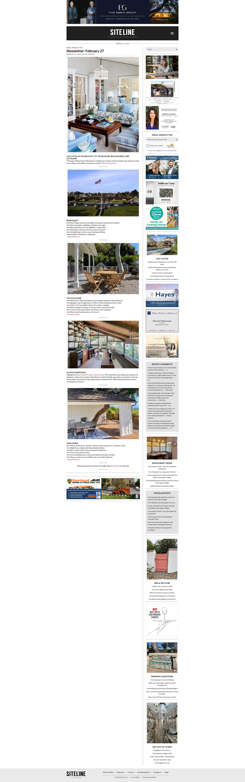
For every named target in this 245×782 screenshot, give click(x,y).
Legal (167, 772)
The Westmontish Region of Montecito (162, 599)
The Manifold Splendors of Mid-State (162, 596)
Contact (131, 772)
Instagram (157, 772)
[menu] (172, 33)
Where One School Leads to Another (162, 593)
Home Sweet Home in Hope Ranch (162, 276)
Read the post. (74, 237)
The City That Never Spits (162, 760)
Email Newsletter (74, 48)
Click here (116, 466)
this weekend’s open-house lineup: (90, 375)
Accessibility (135, 777)
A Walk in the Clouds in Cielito (162, 586)
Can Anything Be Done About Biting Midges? (162, 688)
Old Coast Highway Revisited (162, 589)
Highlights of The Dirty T (162, 750)
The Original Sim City (162, 763)
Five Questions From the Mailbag (162, 680)
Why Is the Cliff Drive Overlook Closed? (162, 697)
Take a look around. (109, 163)
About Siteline (108, 772)
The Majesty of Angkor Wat (162, 753)
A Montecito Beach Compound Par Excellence (162, 279)
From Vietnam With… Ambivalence (162, 756)
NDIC (154, 777)
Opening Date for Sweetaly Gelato (162, 486)
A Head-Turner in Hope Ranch (162, 273)
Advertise (120, 772)
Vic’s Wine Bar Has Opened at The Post (162, 472)
